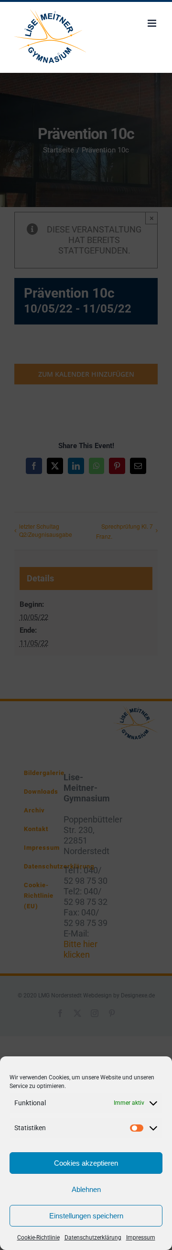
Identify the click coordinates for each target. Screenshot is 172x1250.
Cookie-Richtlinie (38, 1237)
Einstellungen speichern (86, 1216)
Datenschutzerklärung (92, 1237)
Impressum (140, 1237)
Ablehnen (86, 1189)
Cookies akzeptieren (86, 1163)
